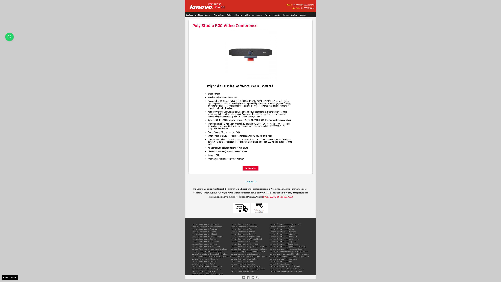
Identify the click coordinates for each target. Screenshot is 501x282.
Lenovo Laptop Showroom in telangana (208, 251)
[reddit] (253, 277)
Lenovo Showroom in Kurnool (204, 232)
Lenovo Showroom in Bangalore (244, 259)
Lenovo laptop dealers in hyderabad (285, 266)
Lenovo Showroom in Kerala (281, 261)
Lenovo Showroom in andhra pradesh (285, 224)
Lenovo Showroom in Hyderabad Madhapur (249, 249)
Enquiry (303, 15)
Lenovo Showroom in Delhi (242, 261)
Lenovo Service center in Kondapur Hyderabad (250, 256)
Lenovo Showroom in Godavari (204, 229)
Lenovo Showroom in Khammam (205, 241)
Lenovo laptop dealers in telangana (206, 269)
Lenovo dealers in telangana (282, 264)
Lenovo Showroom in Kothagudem (284, 239)
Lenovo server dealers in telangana (245, 266)
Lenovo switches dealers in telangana (207, 274)
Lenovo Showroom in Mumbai (204, 261)
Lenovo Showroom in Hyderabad (205, 224)
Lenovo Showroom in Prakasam (283, 232)
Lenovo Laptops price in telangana (245, 254)
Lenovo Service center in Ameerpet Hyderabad (289, 256)
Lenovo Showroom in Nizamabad (244, 244)
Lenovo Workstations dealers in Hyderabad (209, 254)
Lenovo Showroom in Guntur (243, 229)
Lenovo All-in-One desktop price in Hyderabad (289, 251)
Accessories (257, 15)
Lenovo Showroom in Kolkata (204, 264)
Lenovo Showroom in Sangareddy (284, 244)
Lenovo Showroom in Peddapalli (283, 237)
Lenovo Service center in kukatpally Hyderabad (211, 256)
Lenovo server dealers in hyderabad (207, 266)
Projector (276, 15)
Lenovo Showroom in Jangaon (243, 234)
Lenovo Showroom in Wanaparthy (206, 246)
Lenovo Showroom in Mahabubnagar (207, 237)
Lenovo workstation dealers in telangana (286, 269)
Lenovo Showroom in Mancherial (244, 241)
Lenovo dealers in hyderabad (243, 264)
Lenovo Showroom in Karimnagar (284, 234)
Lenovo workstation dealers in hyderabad (248, 269)
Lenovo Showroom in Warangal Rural (246, 239)
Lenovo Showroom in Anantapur (244, 227)
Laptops (189, 15)
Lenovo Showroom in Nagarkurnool (245, 237)
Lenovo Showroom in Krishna (282, 229)
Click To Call (10, 277)
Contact (294, 15)
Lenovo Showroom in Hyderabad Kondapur (210, 249)
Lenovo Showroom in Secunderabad (207, 227)
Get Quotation (250, 168)
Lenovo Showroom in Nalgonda (283, 241)
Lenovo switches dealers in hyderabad (286, 271)
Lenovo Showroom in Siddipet (204, 239)
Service (286, 15)
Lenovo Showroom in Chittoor (282, 227)
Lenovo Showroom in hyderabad (283, 259)
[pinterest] (243, 277)
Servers (208, 15)
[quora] (257, 277)
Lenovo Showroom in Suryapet (204, 244)
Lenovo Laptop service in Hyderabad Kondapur (289, 254)
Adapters (238, 15)
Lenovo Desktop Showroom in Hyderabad (248, 251)
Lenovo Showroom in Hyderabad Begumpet (288, 249)
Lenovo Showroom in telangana (244, 224)
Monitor (267, 15)
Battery (229, 15)
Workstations (219, 15)
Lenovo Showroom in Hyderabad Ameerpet (249, 246)
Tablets (247, 15)
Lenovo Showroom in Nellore (243, 232)
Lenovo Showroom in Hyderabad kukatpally (288, 246)
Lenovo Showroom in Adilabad (204, 234)
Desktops (199, 15)
